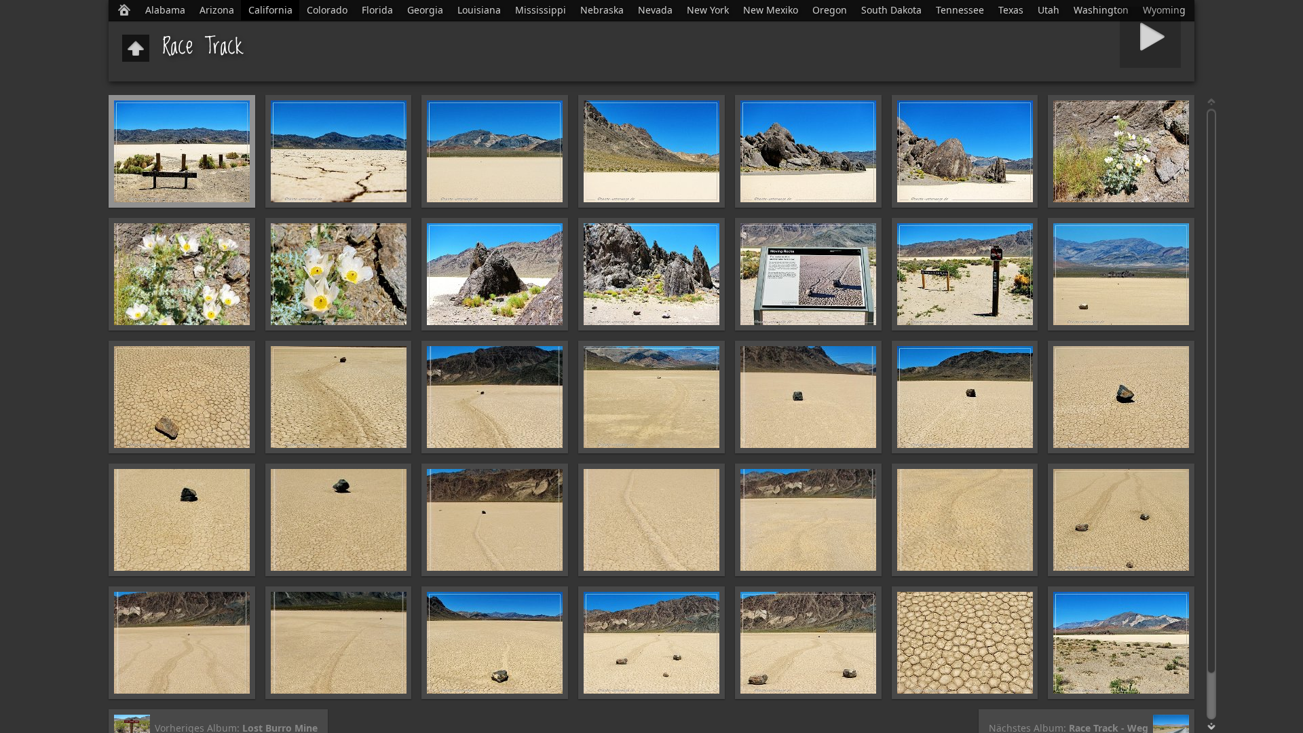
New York (708, 9)
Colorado (327, 9)
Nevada (655, 9)
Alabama (165, 9)
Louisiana (479, 9)
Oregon (829, 9)
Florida (377, 9)
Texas (1010, 9)
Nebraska (602, 9)
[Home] (124, 10)
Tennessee (960, 9)
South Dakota (891, 9)
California (270, 9)
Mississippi (540, 9)
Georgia (425, 9)
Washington (1101, 9)
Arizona (217, 9)
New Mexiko (770, 9)
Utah (1048, 9)
